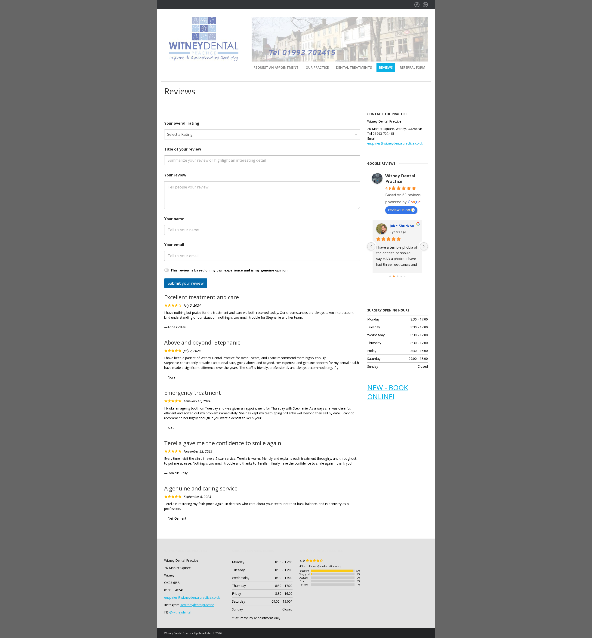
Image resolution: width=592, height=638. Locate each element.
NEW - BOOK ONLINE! (387, 392)
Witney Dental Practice (400, 178)
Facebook (416, 3)
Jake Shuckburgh (404, 225)
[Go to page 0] (390, 276)
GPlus (425, 3)
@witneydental (180, 612)
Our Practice (317, 67)
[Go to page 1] (394, 276)
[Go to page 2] (397, 276)
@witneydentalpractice (197, 605)
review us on (399, 209)
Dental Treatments (354, 67)
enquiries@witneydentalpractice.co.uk (395, 143)
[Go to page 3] (401, 276)
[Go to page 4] (404, 276)
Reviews (386, 67)
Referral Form (412, 67)
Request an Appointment (276, 67)
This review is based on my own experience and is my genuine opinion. (229, 270)
